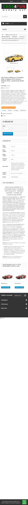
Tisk (4, 115)
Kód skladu (3, 85)
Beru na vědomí (24, 502)
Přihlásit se (24, 1)
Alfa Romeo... (4, 283)
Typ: (2, 87)
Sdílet (10, 110)
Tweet (4, 110)
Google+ (17, 110)
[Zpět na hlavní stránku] (2, 35)
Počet (4, 126)
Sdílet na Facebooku (7, 113)
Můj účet (4, 308)
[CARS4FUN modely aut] (14, 7)
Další (22, 71)
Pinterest (24, 110)
